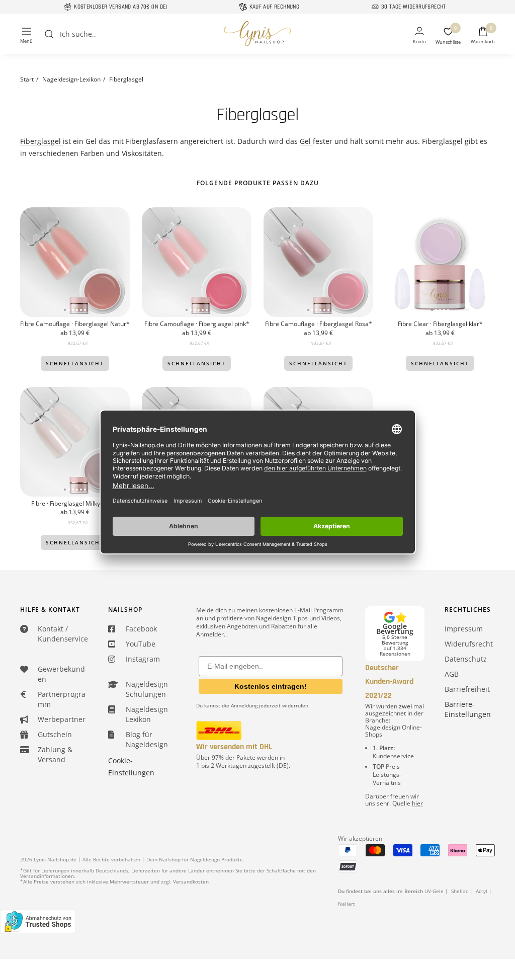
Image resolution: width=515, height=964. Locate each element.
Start (27, 79)
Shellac (459, 891)
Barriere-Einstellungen (468, 709)
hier (417, 803)
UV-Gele (434, 891)
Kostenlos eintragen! (270, 686)
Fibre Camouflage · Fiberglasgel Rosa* (318, 324)
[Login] (419, 36)
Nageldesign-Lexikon (71, 79)
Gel (306, 141)
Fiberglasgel (41, 141)
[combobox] (135, 34)
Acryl (481, 891)
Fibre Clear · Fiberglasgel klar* (440, 324)
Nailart (346, 903)
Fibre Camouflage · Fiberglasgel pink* (196, 324)
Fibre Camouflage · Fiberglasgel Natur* (75, 324)
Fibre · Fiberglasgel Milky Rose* (75, 503)
